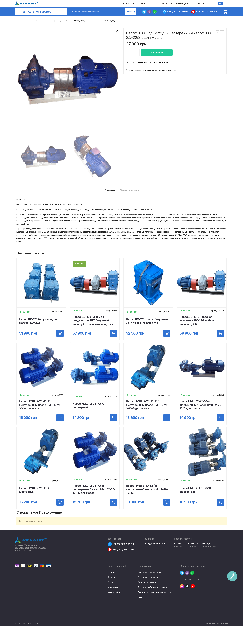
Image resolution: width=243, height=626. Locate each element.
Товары (28, 21)
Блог (140, 597)
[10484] (60, 333)
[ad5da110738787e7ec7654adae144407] (43, 156)
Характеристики (129, 190)
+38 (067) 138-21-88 (178, 11)
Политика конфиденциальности (154, 592)
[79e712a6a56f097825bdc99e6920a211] (92, 156)
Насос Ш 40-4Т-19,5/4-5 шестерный (217, 32)
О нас (111, 582)
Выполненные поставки (150, 572)
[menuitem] (128, 3)
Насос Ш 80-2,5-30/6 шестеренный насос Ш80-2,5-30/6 (222, 32)
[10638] (220, 502)
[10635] (60, 502)
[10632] (113, 417)
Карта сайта (114, 592)
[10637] (166, 502)
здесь (174, 70)
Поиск (130, 11)
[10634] (220, 417)
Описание (110, 190)
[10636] (113, 502)
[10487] (220, 333)
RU (220, 3)
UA (226, 3)
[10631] (60, 417)
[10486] (166, 333)
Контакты (113, 587)
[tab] (110, 191)
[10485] (113, 333)
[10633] (166, 417)
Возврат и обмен (147, 582)
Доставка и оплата (148, 577)
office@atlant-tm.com (154, 543)
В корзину (158, 52)
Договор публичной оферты (152, 587)
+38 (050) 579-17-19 (207, 11)
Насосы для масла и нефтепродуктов (50, 21)
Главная (18, 21)
